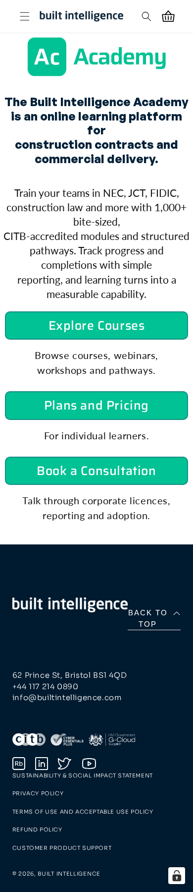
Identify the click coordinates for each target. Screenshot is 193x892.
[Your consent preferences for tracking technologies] (176, 875)
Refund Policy (37, 829)
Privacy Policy (37, 793)
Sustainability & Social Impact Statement (82, 775)
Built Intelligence (69, 873)
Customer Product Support (61, 847)
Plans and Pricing (96, 405)
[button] (25, 16)
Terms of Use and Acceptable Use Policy (82, 811)
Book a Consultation (96, 470)
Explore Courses (96, 325)
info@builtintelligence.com (67, 697)
